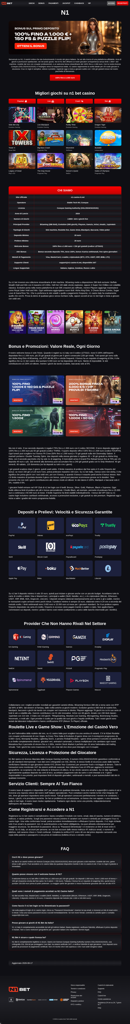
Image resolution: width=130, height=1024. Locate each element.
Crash (77, 101)
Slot (106, 101)
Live (49, 101)
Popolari (20, 101)
